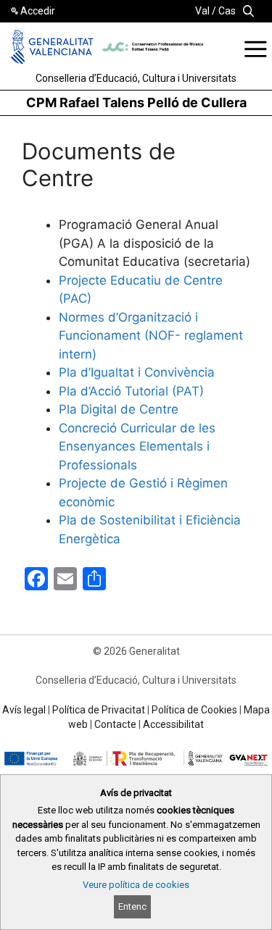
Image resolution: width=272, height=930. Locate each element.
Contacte (115, 724)
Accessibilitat (173, 724)
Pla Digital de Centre (118, 409)
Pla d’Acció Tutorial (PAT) (131, 391)
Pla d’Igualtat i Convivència (137, 372)
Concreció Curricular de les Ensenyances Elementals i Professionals (137, 446)
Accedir (37, 11)
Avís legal (24, 710)
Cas (227, 11)
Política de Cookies (194, 710)
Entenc (132, 906)
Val (202, 11)
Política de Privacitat (98, 710)
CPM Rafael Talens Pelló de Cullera (136, 102)
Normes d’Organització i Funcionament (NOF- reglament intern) (151, 335)
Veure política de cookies (136, 884)
